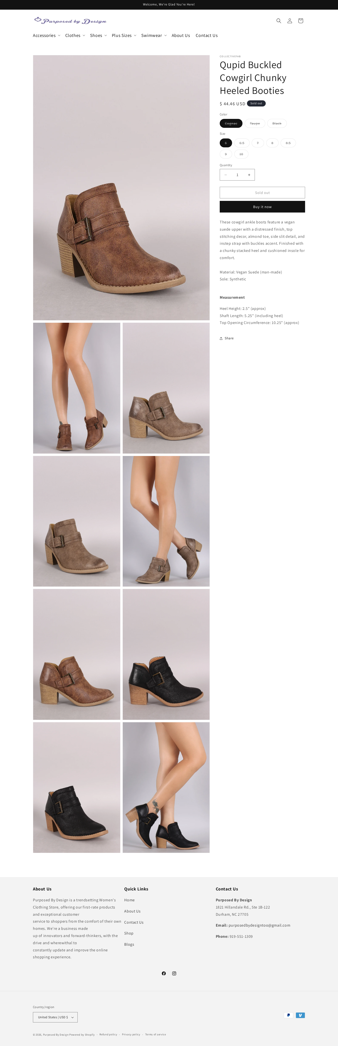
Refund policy (108, 1034)
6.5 (245, 143)
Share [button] (229, 338)
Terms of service (155, 1034)
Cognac (233, 124)
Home (129, 900)
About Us (132, 911)
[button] (46, 35)
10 (244, 155)
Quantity (226, 165)
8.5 (291, 143)
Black (279, 124)
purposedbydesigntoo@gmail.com (259, 925)
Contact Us (134, 922)
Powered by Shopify (82, 1034)
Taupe (257, 124)
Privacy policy (131, 1034)
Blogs (129, 944)
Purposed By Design (56, 1034)
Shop (128, 933)
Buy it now (262, 206)
